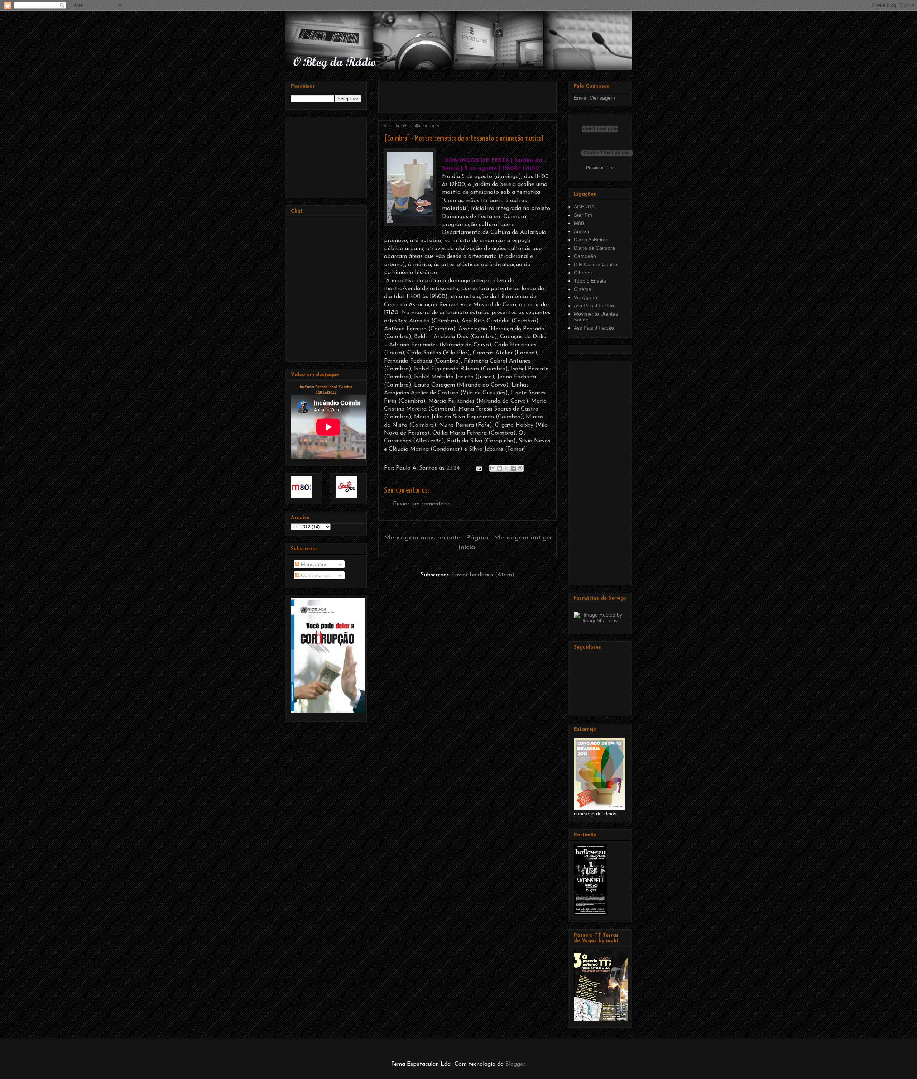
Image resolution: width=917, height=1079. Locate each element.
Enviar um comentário (422, 504)
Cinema (582, 289)
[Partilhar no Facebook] (513, 468)
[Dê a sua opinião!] (499, 468)
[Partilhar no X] (506, 468)
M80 (579, 223)
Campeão (585, 256)
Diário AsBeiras (591, 240)
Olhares (583, 272)
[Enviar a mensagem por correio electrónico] (478, 468)
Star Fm (583, 215)
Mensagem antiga (522, 537)
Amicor (582, 231)
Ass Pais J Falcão (594, 305)
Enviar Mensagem (594, 98)
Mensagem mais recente (422, 537)
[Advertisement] (468, 94)
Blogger (515, 1064)
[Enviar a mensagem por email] (492, 468)
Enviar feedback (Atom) (482, 575)
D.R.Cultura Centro (595, 264)
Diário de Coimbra (594, 248)
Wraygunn (585, 297)
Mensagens (313, 564)
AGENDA (584, 207)
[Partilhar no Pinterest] (520, 468)
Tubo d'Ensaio (590, 281)
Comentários (314, 575)
